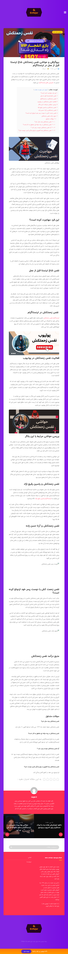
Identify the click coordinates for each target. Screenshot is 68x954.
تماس (29, 857)
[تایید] (11, 847)
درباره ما (29, 862)
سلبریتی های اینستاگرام (46, 82)
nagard (34, 797)
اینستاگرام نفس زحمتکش (51, 318)
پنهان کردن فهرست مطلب (40, 90)
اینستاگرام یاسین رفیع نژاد (43, 498)
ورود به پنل (26, 951)
